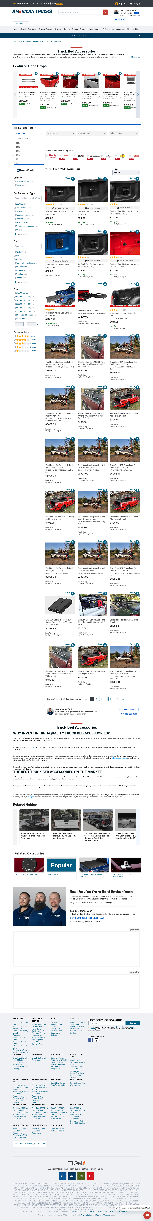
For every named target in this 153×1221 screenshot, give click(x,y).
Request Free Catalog (21, 1050)
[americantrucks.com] (32, 11)
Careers (54, 1027)
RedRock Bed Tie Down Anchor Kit (124, 264)
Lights (111, 29)
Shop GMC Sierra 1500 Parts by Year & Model (77, 1110)
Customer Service (38, 1033)
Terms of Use (37, 1044)
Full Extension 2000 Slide (88, 310)
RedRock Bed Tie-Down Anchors (59, 212)
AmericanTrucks (73, 1169)
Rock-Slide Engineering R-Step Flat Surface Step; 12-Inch (133, 96)
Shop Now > (83, 35)
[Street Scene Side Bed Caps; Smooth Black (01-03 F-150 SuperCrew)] (70, 81)
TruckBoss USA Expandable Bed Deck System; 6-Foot (123, 363)
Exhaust (75, 29)
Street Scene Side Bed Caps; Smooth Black (27, 95)
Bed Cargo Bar (21, 222)
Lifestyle (23, 29)
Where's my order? (39, 1025)
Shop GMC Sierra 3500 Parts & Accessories (38, 1131)
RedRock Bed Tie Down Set (89, 212)
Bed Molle (19, 211)
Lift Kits (105, 29)
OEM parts (31, 797)
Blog (15, 1048)
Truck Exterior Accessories (50, 41)
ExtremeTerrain (89, 1169)
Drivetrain (59, 29)
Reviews (54, 1035)
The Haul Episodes (20, 1046)
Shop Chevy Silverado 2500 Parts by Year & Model (21, 1087)
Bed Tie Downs (21, 208)
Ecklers (101, 1169)
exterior (32, 747)
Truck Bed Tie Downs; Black (57, 265)
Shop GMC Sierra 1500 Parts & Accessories (76, 1117)
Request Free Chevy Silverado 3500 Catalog (39, 1100)
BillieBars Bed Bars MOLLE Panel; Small (124, 621)
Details (59, 3)
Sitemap (74, 1212)
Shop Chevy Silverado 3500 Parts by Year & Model (40, 1087)
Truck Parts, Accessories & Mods (26, 41)
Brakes (42, 29)
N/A (17, 230)
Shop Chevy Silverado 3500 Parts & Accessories (40, 1094)
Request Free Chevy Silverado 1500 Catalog (77, 1075)
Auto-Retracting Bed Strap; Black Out (124, 314)
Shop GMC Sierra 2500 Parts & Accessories (19, 1131)
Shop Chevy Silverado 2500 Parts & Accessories (21, 1094)
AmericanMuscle (56, 1169)
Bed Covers (32, 29)
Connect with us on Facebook (90, 1040)
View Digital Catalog (20, 1052)
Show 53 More (23, 282)
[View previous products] (15, 94)
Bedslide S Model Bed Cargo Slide (59, 313)
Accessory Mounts (23, 215)
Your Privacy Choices (107, 1212)
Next (122, 699)
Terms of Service (103, 1215)
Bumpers (49, 29)
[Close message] (139, 35)
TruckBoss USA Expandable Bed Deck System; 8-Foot (59, 363)
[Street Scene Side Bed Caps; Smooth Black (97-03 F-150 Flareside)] (28, 81)
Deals (16, 29)
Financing (16, 1035)
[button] (120, 19)
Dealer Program (56, 1031)
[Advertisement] (76, 949)
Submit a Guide (56, 1024)
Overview (54, 1022)
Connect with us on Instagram (96, 1040)
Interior (97, 29)
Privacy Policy (120, 1027)
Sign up (133, 1023)
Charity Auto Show (58, 1029)
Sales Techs (55, 1033)
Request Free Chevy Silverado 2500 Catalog (20, 1100)
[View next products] (138, 94)
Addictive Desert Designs (119, 758)
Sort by (115, 169)
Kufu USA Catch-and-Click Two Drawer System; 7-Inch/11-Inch (58, 621)
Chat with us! (37, 1035)
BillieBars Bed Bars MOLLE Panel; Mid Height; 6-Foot (124, 414)
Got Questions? (38, 1031)
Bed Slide (19, 204)
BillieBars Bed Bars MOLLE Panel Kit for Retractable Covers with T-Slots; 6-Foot (92, 364)
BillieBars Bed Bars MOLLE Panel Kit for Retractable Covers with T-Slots (92, 622)
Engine (67, 29)
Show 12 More (23, 234)
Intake (90, 29)
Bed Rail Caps (21, 219)
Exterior (83, 29)
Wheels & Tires (133, 29)
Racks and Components (25, 226)
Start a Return (37, 1027)
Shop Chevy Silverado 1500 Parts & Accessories (78, 1069)
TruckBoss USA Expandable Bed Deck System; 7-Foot (59, 414)
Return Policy (36, 1029)
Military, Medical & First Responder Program (38, 1040)
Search (105, 12)
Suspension (120, 29)
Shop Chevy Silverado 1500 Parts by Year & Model (78, 1062)
